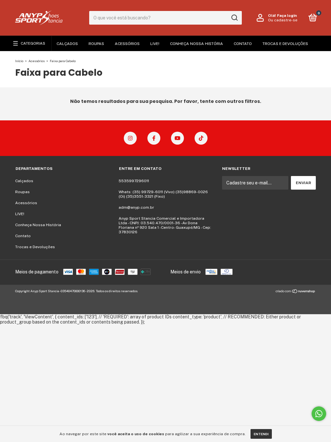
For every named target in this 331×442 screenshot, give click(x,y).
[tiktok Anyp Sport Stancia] (201, 138)
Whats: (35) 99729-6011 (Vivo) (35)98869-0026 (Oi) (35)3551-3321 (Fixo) (163, 194)
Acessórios (127, 43)
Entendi (261, 434)
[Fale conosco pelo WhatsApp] (319, 413)
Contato (243, 43)
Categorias (33, 43)
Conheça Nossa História (196, 43)
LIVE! (154, 43)
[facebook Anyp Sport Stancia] (153, 138)
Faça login (287, 15)
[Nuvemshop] (295, 291)
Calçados (67, 43)
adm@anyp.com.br (136, 207)
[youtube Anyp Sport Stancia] (177, 138)
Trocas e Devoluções (285, 43)
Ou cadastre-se (282, 20)
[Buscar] (234, 18)
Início (19, 61)
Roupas (96, 43)
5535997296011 (134, 181)
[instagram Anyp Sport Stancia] (130, 138)
